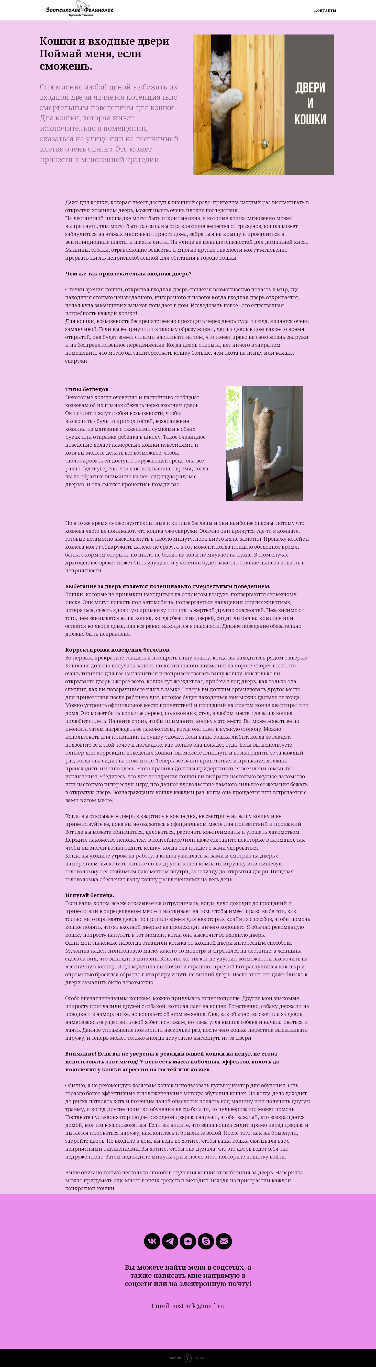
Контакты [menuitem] (325, 10)
